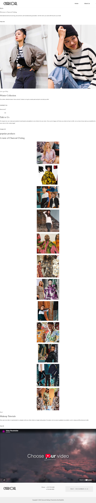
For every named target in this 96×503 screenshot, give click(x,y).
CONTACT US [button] (3, 105)
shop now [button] (2, 21)
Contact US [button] (3, 129)
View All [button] (2, 426)
